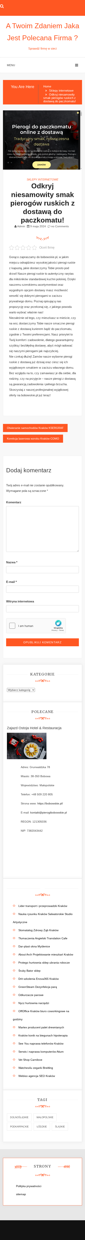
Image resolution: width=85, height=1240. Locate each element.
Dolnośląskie (19, 1117)
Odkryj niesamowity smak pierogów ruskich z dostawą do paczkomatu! (42, 203)
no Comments (59, 226)
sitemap (21, 1194)
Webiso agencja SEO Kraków (36, 1075)
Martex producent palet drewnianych (41, 1027)
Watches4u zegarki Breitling (35, 1067)
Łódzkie (42, 1126)
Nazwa (11, 562)
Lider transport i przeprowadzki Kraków (42, 905)
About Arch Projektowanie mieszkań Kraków (45, 954)
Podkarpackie (19, 1126)
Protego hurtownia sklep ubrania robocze (44, 962)
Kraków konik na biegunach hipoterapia (43, 1035)
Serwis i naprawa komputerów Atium (41, 1051)
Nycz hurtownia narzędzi (33, 1003)
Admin (21, 226)
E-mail (11, 581)
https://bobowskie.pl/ (50, 803)
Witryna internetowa (20, 601)
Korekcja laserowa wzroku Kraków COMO (33, 438)
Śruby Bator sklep (29, 970)
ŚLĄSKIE (60, 1126)
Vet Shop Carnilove (30, 1059)
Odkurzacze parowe (30, 995)
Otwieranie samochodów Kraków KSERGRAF (35, 427)
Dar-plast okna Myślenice (34, 946)
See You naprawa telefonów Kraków (40, 1043)
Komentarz (13, 502)
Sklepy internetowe (42, 179)
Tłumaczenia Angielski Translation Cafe (42, 938)
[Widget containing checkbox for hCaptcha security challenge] (36, 625)
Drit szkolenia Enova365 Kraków (38, 978)
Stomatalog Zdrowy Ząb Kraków (38, 930)
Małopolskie (45, 1117)
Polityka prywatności (28, 1186)
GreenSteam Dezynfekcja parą (37, 986)
